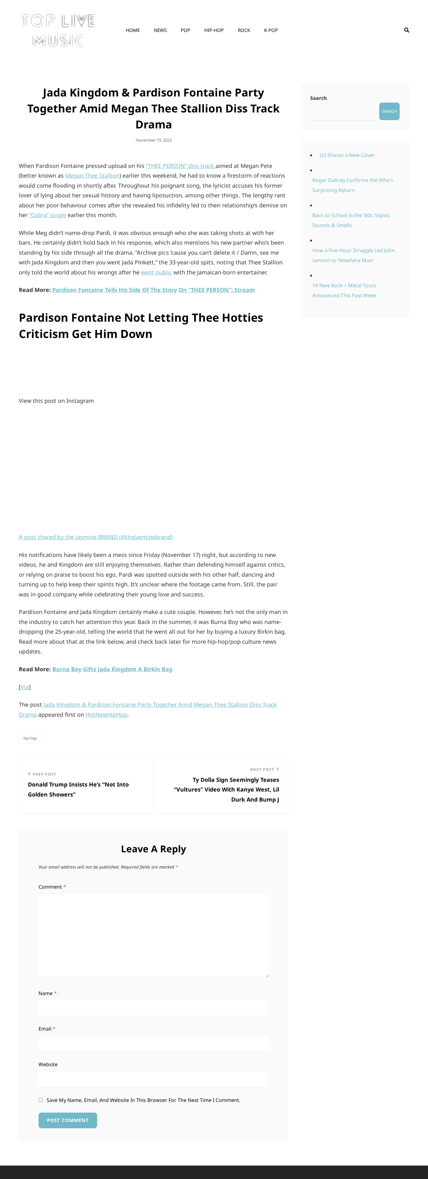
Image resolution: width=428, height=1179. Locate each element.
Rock (244, 30)
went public (156, 272)
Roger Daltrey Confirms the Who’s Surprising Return (352, 185)
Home (133, 30)
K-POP (271, 30)
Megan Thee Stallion (92, 175)
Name (48, 993)
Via (25, 687)
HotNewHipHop (106, 714)
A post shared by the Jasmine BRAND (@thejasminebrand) (96, 537)
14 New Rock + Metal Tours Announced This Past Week (344, 290)
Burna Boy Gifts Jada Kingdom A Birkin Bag (112, 669)
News (160, 30)
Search (318, 98)
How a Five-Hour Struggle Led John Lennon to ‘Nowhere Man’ (353, 255)
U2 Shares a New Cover (347, 155)
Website (48, 1064)
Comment (52, 886)
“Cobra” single (47, 215)
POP (185, 30)
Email (47, 1028)
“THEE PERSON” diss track (181, 165)
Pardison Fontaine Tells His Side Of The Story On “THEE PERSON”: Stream (153, 289)
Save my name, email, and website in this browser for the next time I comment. (143, 1100)
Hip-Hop (214, 30)
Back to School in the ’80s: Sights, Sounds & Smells (351, 220)
